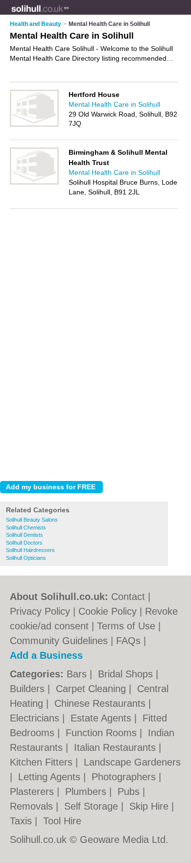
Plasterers (33, 791)
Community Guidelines (59, 640)
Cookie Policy (107, 611)
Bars (78, 674)
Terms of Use (126, 626)
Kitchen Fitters (42, 762)
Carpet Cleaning (92, 688)
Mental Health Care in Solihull (114, 104)
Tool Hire (62, 820)
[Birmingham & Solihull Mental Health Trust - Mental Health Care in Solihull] (34, 182)
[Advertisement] (95, 373)
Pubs (130, 791)
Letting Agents (50, 776)
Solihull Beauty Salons (32, 520)
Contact (128, 596)
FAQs (128, 640)
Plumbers (87, 791)
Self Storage (92, 806)
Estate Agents (102, 718)
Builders (29, 688)
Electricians (36, 718)
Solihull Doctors (24, 543)
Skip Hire (150, 806)
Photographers (125, 776)
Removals (33, 806)
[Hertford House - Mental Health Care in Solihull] (34, 124)
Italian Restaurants (116, 747)
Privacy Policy (40, 611)
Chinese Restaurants (101, 703)
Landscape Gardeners (132, 762)
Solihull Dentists (24, 535)
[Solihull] (69, 15)
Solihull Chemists (26, 527)
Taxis (22, 820)
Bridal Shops (127, 674)
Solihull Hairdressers (30, 550)
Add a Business (46, 655)
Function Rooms (103, 732)
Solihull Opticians (26, 558)
